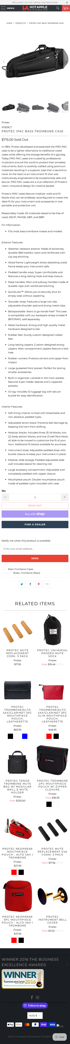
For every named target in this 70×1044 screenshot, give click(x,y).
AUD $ (33, 1015)
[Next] (66, 62)
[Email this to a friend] (47, 584)
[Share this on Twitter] (21, 584)
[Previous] (4, 62)
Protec (6, 122)
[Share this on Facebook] (30, 584)
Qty (4, 490)
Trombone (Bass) (30, 573)
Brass (16, 573)
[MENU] (2, 8)
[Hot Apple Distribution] (35, 8)
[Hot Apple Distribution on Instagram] (37, 998)
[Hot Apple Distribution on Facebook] (32, 998)
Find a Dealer (35, 524)
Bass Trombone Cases (20, 569)
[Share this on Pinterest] (38, 584)
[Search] (58, 8)
